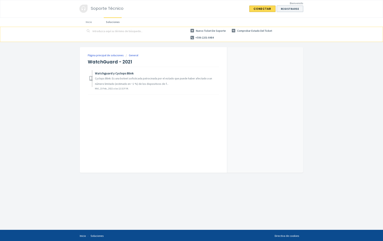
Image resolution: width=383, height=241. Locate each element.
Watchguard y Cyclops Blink (114, 73)
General (133, 55)
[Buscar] (88, 31)
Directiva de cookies (287, 236)
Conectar (262, 9)
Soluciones (113, 22)
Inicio (89, 22)
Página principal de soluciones (106, 55)
